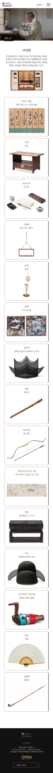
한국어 (39, 5)
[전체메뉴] (48, 5)
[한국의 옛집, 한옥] (8, 39)
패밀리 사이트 (21, 765)
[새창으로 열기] (26, 758)
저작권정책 (26, 743)
